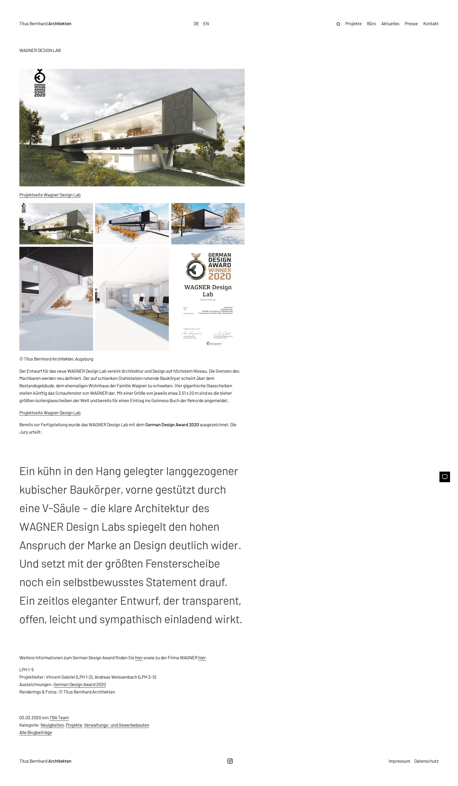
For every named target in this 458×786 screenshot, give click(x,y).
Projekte (353, 23)
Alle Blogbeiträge (35, 732)
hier (139, 657)
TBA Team (59, 717)
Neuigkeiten (52, 724)
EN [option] (206, 23)
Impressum (399, 760)
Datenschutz (426, 760)
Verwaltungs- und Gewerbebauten (116, 724)
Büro (371, 23)
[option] (206, 23)
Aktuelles (390, 23)
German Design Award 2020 (80, 684)
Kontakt (431, 23)
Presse (411, 23)
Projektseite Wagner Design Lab (50, 194)
